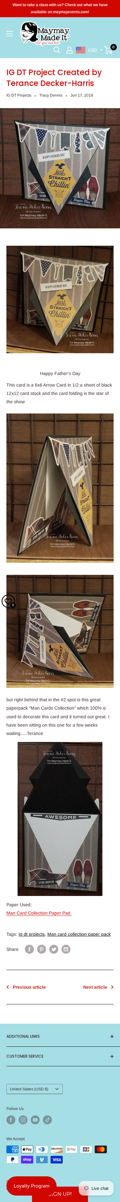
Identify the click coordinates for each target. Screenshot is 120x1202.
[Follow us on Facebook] (10, 1119)
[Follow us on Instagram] (23, 1119)
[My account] (69, 50)
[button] (60, 1194)
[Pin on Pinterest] (41, 949)
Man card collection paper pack (79, 934)
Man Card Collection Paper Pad (39, 913)
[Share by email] (65, 949)
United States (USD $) (29, 1089)
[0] (108, 50)
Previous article (29, 987)
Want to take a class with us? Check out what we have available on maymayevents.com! (60, 8)
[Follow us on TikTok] (47, 1119)
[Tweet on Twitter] (53, 949)
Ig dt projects (32, 934)
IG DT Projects (18, 95)
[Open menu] (9, 33)
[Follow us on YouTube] (35, 1119)
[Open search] (56, 50)
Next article (95, 987)
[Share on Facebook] (29, 949)
